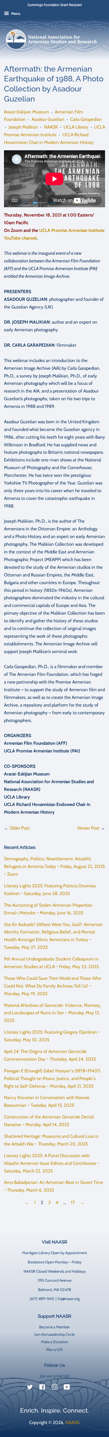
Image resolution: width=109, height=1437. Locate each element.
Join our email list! (54, 1376)
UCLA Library (75, 127)
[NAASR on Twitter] (30, 1388)
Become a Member (54, 1327)
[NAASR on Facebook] (42, 1388)
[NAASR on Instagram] (54, 1388)
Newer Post (88, 828)
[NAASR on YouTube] (67, 1388)
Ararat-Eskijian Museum (26, 111)
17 (73, 1202)
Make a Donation (54, 1341)
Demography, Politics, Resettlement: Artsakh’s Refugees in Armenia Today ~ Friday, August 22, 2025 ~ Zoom (54, 866)
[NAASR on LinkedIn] (79, 1388)
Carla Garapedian (86, 119)
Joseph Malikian (23, 127)
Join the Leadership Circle (54, 1334)
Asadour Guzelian (47, 119)
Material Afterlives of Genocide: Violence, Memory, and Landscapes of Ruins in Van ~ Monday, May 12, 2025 (52, 1013)
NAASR (51, 127)
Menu (15, 13)
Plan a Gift (54, 1349)
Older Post (20, 828)
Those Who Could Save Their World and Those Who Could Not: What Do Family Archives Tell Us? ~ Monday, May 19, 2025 (52, 986)
